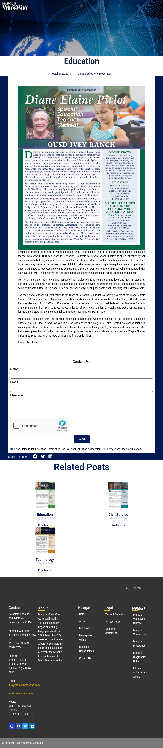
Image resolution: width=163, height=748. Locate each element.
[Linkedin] (32, 726)
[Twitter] (25, 726)
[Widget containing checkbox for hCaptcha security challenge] (40, 425)
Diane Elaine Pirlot (24, 449)
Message (16, 395)
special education (131, 449)
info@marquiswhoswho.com (24, 685)
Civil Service (118, 514)
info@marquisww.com (21, 693)
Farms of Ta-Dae (56, 449)
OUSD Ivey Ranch (111, 449)
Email (14, 382)
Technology (45, 559)
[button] (81, 5)
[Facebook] (18, 726)
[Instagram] (12, 726)
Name (14, 369)
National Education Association (83, 449)
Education (40, 449)
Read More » (44, 525)
